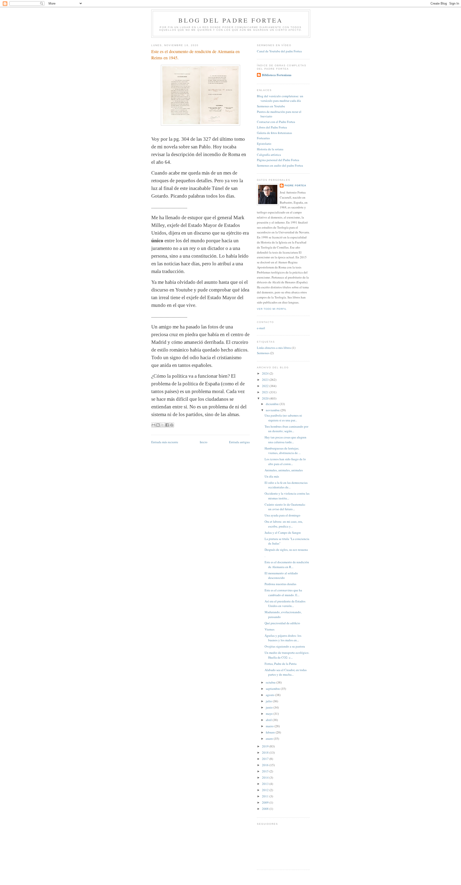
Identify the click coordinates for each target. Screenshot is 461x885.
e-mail (261, 328)
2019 (265, 746)
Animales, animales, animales (284, 470)
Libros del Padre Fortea (272, 127)
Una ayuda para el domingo (282, 515)
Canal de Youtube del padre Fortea (279, 51)
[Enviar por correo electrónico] (153, 425)
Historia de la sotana (270, 149)
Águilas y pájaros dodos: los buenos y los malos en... (283, 638)
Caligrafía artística (269, 154)
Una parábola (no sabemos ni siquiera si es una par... (283, 417)
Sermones (263, 353)
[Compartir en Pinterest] (171, 425)
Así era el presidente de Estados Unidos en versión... (285, 603)
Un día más (272, 476)
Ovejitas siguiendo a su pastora (285, 646)
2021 (265, 392)
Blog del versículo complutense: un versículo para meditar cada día (280, 98)
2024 (265, 373)
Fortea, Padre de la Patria (281, 663)
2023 (265, 379)
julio (269, 701)
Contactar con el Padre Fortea (276, 122)
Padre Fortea (295, 185)
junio (269, 707)
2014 (265, 777)
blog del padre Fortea (230, 20)
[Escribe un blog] (158, 425)
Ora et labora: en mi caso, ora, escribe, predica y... (284, 523)
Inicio (203, 442)
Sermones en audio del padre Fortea (280, 165)
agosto (270, 695)
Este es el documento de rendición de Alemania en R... (287, 564)
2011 (265, 796)
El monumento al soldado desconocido (281, 575)
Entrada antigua (239, 442)
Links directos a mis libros (274, 348)
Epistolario (264, 143)
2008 (265, 808)
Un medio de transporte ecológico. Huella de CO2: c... (287, 655)
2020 (265, 398)
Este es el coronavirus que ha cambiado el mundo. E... (283, 592)
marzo (270, 726)
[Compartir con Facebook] (167, 425)
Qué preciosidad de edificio (282, 623)
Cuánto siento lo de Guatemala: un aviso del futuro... (285, 506)
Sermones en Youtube (271, 106)
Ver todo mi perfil (272, 309)
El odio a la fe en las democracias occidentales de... (286, 485)
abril (269, 720)
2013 (265, 784)
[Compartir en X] (162, 425)
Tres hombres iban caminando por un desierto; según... (286, 428)
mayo (269, 713)
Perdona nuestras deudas (280, 584)
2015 (265, 771)
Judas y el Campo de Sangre (283, 532)
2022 (265, 386)
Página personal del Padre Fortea (278, 160)
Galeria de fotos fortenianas (274, 133)
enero (270, 738)
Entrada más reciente (164, 442)
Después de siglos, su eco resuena (286, 549)
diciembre (272, 404)
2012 (265, 790)
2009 (265, 802)
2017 (265, 759)
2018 (265, 752)
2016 (265, 765)
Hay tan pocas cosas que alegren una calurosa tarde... (285, 439)
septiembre (273, 688)
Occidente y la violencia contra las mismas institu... (287, 495)
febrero (271, 732)
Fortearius (263, 138)
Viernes (269, 629)
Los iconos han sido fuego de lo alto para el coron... (285, 461)
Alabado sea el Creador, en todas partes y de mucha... (286, 672)
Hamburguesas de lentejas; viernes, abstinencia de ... (283, 450)
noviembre (273, 410)
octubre (271, 682)
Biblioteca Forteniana (276, 75)
